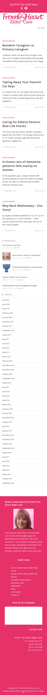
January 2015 (7, 431)
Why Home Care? (17, 583)
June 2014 (5, 461)
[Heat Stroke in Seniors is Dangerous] (6, 256)
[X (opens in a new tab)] (22, 8)
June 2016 (5, 391)
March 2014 (6, 474)
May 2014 (5, 466)
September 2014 (8, 448)
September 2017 (8, 330)
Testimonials (16, 592)
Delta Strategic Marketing (24, 691)
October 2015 (7, 422)
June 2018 (5, 304)
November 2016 (8, 370)
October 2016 (7, 374)
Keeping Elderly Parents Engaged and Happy (19, 285)
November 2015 (8, 418)
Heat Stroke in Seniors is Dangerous (26, 255)
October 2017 (7, 326)
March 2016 (6, 404)
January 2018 (7, 317)
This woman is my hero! (11, 245)
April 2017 (5, 352)
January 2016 (7, 413)
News (13, 589)
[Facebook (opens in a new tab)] (25, 8)
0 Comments (15, 248)
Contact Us (15, 595)
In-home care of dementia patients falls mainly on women (21, 166)
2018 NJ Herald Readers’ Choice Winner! (27, 267)
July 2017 (5, 339)
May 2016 (5, 396)
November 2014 (8, 439)
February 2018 (7, 313)
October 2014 (7, 444)
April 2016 (5, 400)
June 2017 (5, 343)
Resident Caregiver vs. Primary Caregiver (18, 47)
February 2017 (7, 361)
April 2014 (5, 470)
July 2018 (5, 300)
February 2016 (7, 409)
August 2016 (6, 383)
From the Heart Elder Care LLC (29, 688)
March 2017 (6, 357)
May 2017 (5, 348)
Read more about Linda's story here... (27, 551)
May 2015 (5, 426)
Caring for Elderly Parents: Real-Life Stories (21, 124)
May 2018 (5, 309)
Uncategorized (8, 41)
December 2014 (8, 435)
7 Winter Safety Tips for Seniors (14, 277)
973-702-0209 (23, 4)
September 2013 (8, 483)
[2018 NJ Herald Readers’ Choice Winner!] (6, 268)
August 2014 (6, 453)
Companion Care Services (21, 580)
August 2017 (6, 335)
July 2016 (5, 387)
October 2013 (7, 479)
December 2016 (8, 365)
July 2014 (5, 457)
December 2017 (8, 322)
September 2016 (8, 378)
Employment (16, 586)
